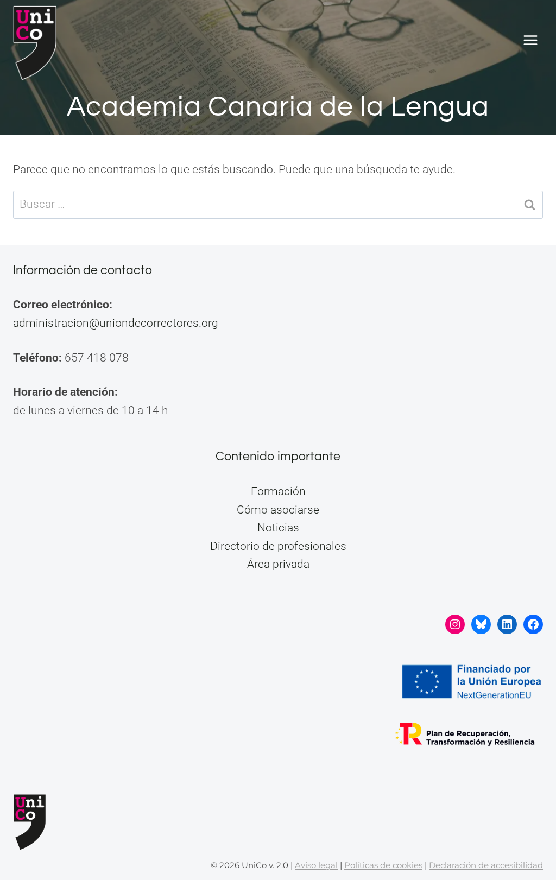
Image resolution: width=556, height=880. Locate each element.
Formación (278, 491)
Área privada (278, 564)
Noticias (278, 527)
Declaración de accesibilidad (486, 865)
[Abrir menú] (530, 40)
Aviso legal (316, 865)
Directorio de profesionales (278, 546)
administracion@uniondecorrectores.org (115, 323)
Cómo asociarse (278, 509)
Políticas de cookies (383, 865)
